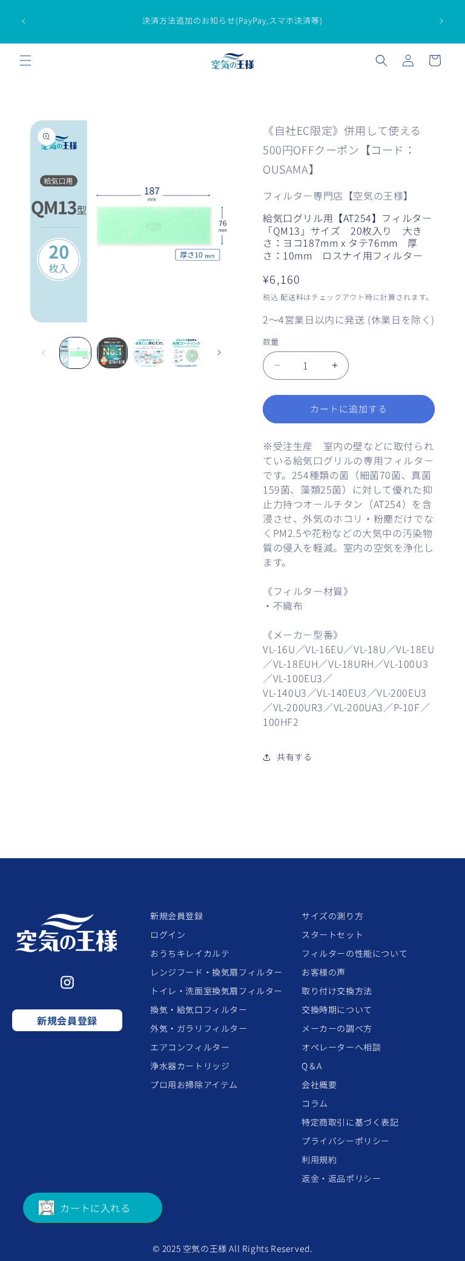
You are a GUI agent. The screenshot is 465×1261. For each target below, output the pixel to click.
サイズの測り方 (332, 916)
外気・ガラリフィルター (199, 1028)
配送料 (291, 297)
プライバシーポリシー (346, 1141)
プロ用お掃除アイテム (194, 1084)
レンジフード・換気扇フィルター (216, 972)
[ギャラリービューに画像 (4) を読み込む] (186, 352)
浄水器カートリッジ (189, 1066)
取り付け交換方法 (337, 991)
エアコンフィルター (189, 1047)
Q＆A (312, 1066)
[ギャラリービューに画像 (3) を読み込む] (149, 352)
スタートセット (332, 934)
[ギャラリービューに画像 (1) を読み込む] (75, 352)
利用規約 (319, 1159)
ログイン (167, 934)
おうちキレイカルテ (189, 953)
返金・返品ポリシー (341, 1178)
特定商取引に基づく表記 (350, 1122)
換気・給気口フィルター (199, 1009)
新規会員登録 (67, 1020)
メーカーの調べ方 (337, 1028)
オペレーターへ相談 (341, 1047)
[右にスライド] (219, 352)
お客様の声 (324, 972)
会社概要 (319, 1084)
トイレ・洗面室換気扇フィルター (216, 991)
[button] (25, 60)
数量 (271, 341)
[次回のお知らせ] (441, 21)
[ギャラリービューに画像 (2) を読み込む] (112, 352)
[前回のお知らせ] (23, 21)
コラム (315, 1103)
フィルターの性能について (354, 953)
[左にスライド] (43, 352)
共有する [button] (294, 757)
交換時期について (337, 1009)
